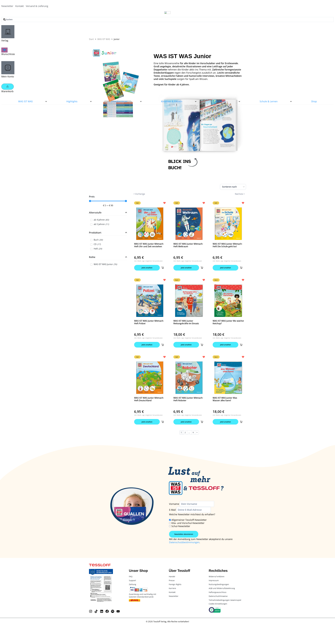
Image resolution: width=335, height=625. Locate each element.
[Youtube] (118, 611)
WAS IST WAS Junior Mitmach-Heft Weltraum (188, 245)
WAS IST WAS (25, 101)
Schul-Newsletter (180, 526)
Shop (314, 101)
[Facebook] (107, 611)
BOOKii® (221, 101)
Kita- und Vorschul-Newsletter (187, 523)
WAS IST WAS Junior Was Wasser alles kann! (225, 399)
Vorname (174, 503)
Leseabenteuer (119, 101)
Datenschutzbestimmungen (184, 542)
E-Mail (172, 509)
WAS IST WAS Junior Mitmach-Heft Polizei (149, 322)
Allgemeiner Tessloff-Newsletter (189, 519)
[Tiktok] (96, 611)
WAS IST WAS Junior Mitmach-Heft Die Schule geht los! (227, 245)
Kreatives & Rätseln (171, 101)
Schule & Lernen (269, 101)
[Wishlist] (4, 50)
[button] (163, 267)
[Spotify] (112, 611)
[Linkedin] (101, 611)
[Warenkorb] (7, 87)
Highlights (71, 101)
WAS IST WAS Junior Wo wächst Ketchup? (228, 322)
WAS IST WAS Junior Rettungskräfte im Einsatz (186, 322)
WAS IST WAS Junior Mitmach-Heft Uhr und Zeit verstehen (149, 245)
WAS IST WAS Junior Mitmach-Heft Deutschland (149, 399)
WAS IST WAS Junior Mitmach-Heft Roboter (188, 399)
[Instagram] (90, 611)
